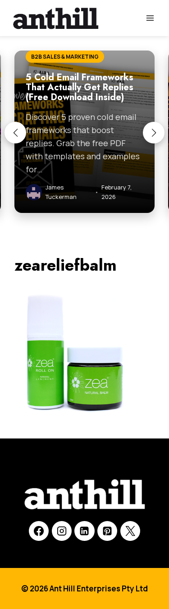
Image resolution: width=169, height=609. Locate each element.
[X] (130, 531)
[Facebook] (39, 531)
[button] (15, 132)
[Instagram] (62, 531)
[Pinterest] (107, 531)
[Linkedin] (84, 531)
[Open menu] (150, 18)
